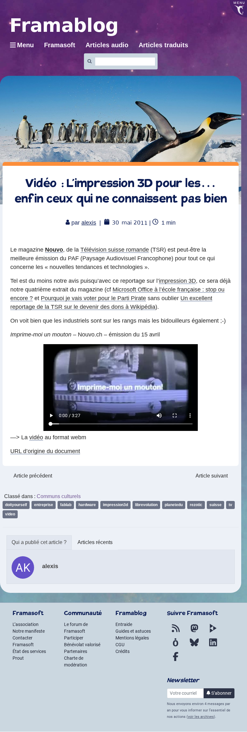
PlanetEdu (174, 505)
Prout (18, 658)
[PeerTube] (213, 632)
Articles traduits (163, 45)
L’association (26, 624)
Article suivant (212, 475)
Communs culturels (59, 496)
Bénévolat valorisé (82, 644)
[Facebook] (176, 660)
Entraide (123, 624)
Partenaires (75, 651)
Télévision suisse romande (114, 249)
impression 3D (177, 281)
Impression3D (115, 505)
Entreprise (43, 505)
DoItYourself (16, 505)
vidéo (36, 437)
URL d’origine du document (45, 451)
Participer (73, 637)
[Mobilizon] (176, 646)
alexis (88, 222)
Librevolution (146, 505)
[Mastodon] (194, 632)
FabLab (65, 505)
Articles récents (95, 542)
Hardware (87, 505)
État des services (29, 651)
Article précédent (33, 475)
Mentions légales (132, 637)
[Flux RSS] (176, 632)
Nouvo (54, 249)
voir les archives (201, 717)
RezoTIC (196, 505)
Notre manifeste (29, 631)
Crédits (122, 651)
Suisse (215, 505)
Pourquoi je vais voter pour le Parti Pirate (93, 298)
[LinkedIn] (213, 646)
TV (230, 505)
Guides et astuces (133, 631)
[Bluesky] (194, 646)
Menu (25, 45)
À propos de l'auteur (39, 542)
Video (10, 514)
